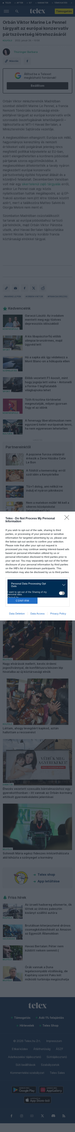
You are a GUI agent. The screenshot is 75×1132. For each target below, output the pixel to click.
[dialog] (37, 566)
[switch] (62, 593)
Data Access (37, 613)
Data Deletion (17, 613)
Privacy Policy (58, 613)
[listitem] (36, 584)
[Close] (67, 518)
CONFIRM (22, 600)
